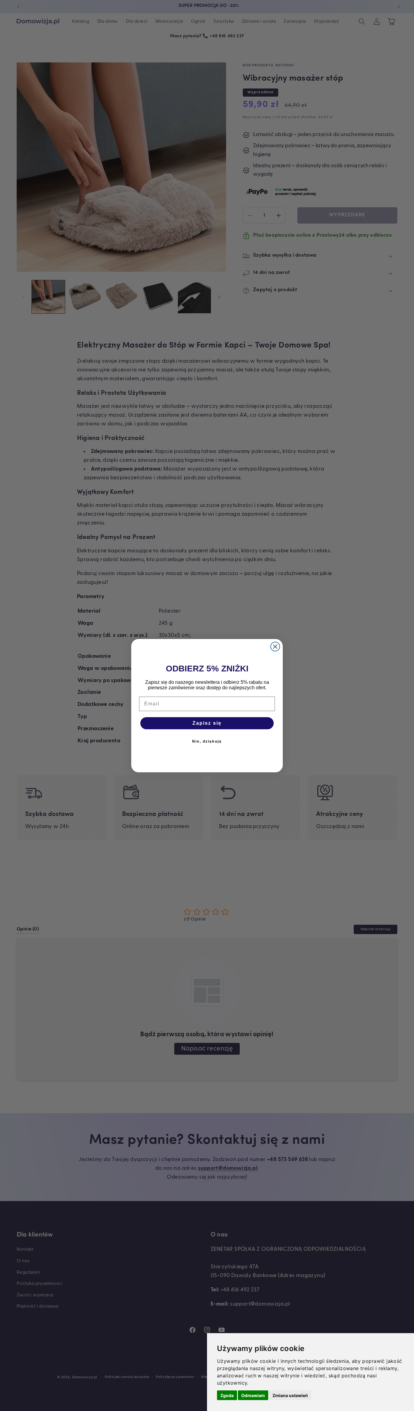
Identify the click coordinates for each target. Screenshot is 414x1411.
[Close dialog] (275, 646)
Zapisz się (207, 723)
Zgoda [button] (227, 1395)
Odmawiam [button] (253, 1395)
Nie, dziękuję (207, 741)
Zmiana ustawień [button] (290, 1395)
